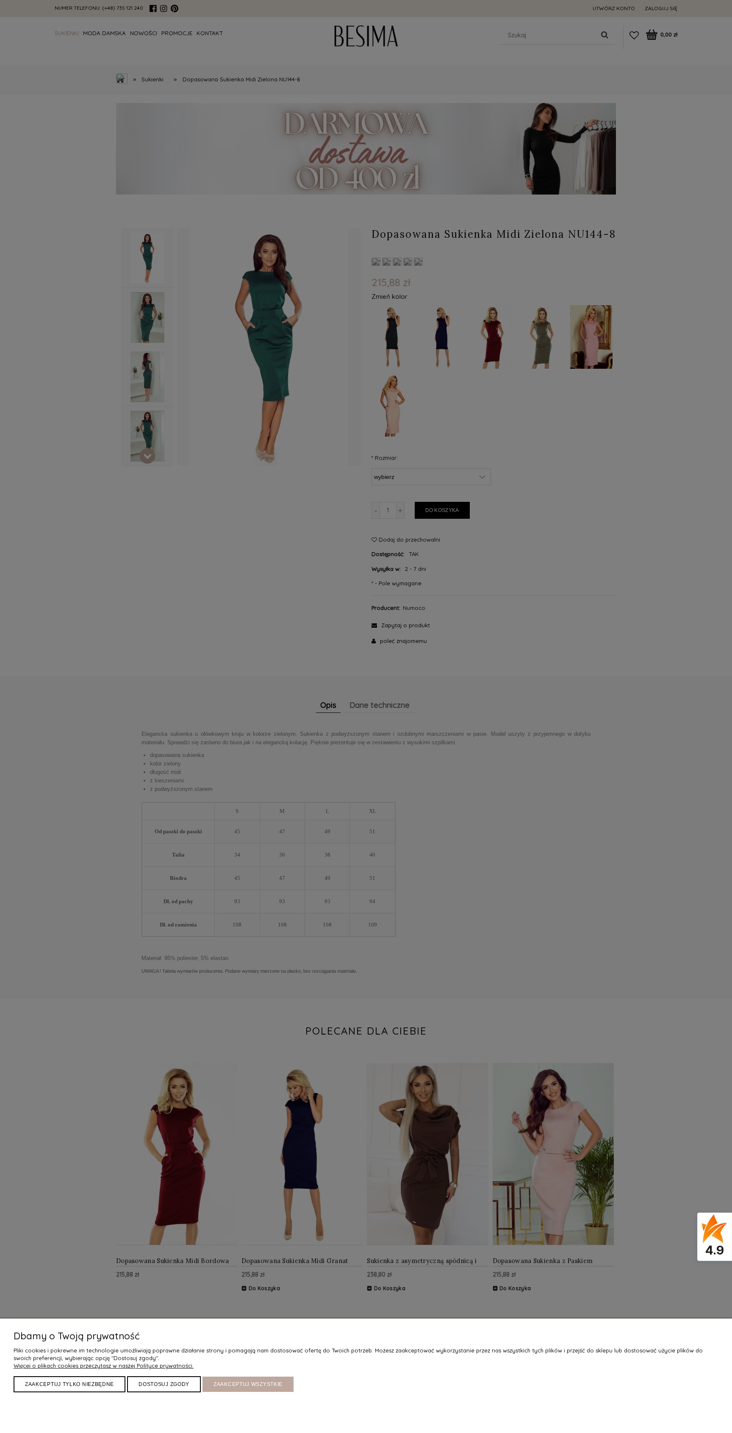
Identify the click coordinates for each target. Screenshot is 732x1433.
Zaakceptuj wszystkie (248, 1384)
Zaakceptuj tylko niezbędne (69, 1384)
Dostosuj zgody (164, 1384)
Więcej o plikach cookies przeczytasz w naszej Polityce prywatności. (104, 1365)
